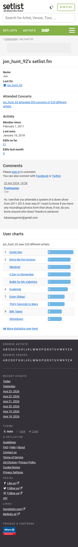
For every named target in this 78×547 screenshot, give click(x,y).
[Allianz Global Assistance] (9, 530)
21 (4, 144)
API (5, 498)
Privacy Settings (13, 472)
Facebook (42, 176)
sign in (16, 172)
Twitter (56, 176)
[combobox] (39, 17)
